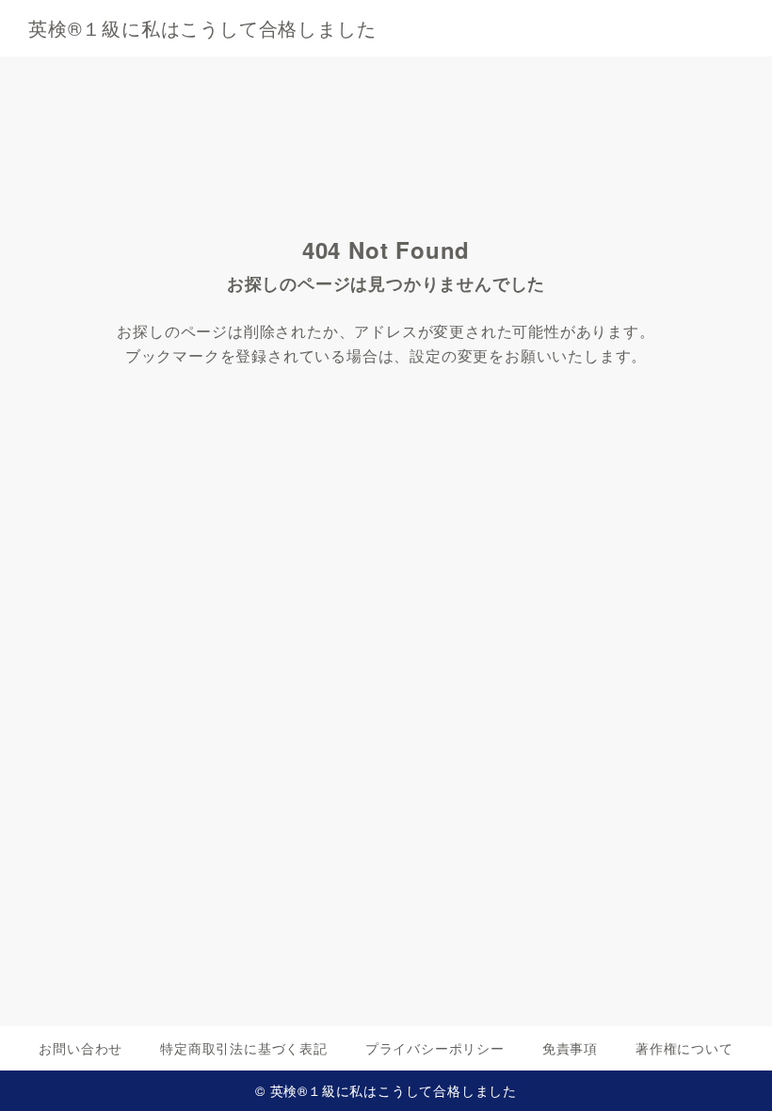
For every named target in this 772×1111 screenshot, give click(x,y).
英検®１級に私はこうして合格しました (202, 28)
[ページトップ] (734, 1073)
